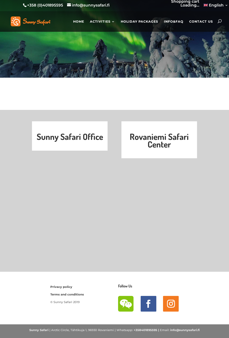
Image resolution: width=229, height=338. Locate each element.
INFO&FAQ (173, 22)
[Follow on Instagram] (171, 304)
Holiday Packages (139, 22)
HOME (78, 22)
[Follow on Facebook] (148, 304)
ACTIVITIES (100, 22)
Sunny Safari (39, 330)
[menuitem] (216, 6)
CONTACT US (201, 22)
